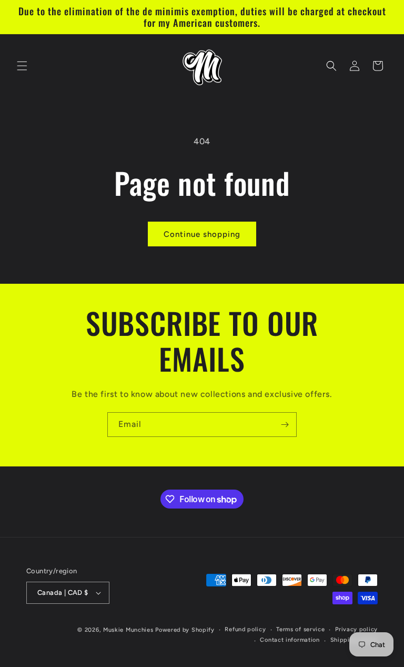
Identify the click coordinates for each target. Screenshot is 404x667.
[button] (22, 65)
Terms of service (300, 629)
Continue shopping (202, 234)
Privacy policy (356, 629)
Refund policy (245, 629)
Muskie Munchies (128, 629)
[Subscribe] (284, 424)
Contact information (289, 639)
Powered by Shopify (185, 629)
